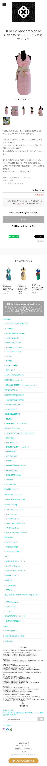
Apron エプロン (12, 602)
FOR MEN (8, 580)
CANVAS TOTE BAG (13, 621)
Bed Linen (9, 537)
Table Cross (11, 456)
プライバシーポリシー (23, 746)
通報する (40, 241)
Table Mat (10, 442)
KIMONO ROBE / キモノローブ (15, 499)
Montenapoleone (13, 342)
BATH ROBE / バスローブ (13, 494)
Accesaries (11, 409)
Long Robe (10, 585)
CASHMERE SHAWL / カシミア (16, 465)
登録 (41, 719)
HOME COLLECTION (12, 414)
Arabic (9, 361)
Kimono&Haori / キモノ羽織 (16, 532)
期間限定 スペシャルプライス (16, 570)
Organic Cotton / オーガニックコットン (21, 385)
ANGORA (9, 480)
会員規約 (23, 751)
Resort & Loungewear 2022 (16, 323)
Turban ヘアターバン (14, 347)
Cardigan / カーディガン (15, 523)
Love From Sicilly (13, 352)
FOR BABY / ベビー (11, 575)
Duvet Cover (11, 542)
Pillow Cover (12, 547)
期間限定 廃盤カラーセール (15, 561)
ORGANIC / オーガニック (13, 380)
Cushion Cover (12, 551)
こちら (19, 203)
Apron (9, 590)
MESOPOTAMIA (11, 470)
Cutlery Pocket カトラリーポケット (20, 433)
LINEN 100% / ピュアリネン (14, 375)
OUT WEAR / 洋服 (11, 505)
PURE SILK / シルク (12, 390)
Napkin (9, 461)
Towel (8, 419)
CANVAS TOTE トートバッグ (15, 616)
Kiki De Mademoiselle (15, 333)
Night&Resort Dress (15, 400)
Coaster (10, 438)
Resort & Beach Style (14, 395)
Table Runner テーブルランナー (18, 447)
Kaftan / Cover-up (14, 404)
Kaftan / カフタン (12, 528)
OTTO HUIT (9, 328)
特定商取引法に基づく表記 (14, 636)
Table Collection (12, 428)
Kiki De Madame (12, 338)
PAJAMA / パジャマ (11, 489)
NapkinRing (11, 452)
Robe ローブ (11, 607)
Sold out (23, 219)
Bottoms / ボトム (12, 519)
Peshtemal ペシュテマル (16, 423)
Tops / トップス (12, 514)
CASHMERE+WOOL (13, 475)
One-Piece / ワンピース (15, 510)
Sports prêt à (12, 365)
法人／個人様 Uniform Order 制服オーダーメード (23, 596)
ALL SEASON (11, 484)
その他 (8, 611)
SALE (7, 556)
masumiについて (11, 631)
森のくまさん (10, 370)
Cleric (9, 356)
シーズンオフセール (13, 566)
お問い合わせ (9, 641)
